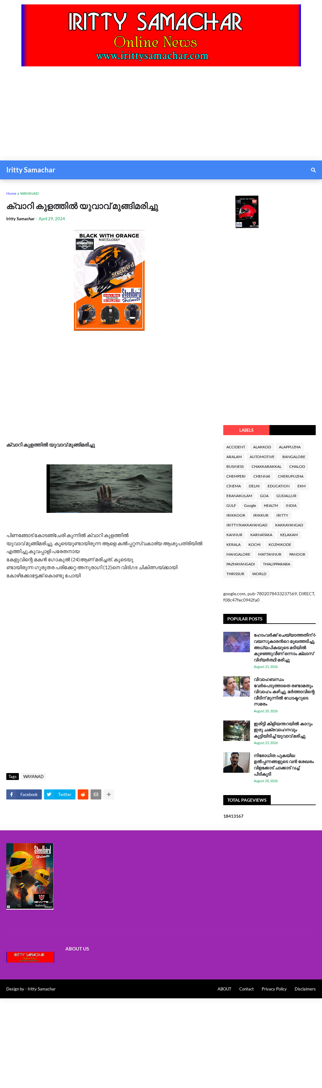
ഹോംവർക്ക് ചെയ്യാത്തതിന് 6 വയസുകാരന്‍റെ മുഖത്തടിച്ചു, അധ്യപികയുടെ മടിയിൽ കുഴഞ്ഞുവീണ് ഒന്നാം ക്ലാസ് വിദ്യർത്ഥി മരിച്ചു (285, 647)
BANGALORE (293, 456)
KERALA (233, 544)
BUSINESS (235, 466)
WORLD (259, 573)
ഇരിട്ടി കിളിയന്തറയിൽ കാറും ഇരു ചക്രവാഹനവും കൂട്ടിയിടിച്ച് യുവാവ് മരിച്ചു (283, 729)
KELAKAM (289, 534)
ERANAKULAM (239, 495)
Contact (246, 988)
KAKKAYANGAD (289, 525)
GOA (264, 495)
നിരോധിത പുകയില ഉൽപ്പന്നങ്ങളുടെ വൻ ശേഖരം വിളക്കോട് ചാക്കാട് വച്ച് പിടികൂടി (284, 765)
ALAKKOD (262, 447)
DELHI (254, 486)
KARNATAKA (261, 534)
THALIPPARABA (276, 564)
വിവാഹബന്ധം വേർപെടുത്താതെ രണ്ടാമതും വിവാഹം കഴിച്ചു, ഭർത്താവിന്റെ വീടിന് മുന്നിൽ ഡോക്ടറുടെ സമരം (284, 691)
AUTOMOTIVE (262, 456)
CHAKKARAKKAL (266, 466)
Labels (246, 430)
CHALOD (297, 466)
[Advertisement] (161, 116)
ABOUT (224, 988)
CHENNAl (261, 476)
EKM (301, 486)
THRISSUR (235, 573)
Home (11, 193)
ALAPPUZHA (290, 447)
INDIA (291, 505)
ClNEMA (233, 486)
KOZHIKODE (280, 544)
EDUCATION (279, 486)
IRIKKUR (261, 515)
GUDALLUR (286, 495)
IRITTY (282, 515)
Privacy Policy (274, 988)
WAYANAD (29, 193)
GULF (231, 505)
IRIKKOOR (235, 515)
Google (250, 505)
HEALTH (271, 505)
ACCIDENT (235, 447)
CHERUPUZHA (290, 476)
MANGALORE (238, 554)
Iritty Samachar (30, 169)
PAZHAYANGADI (240, 564)
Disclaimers (305, 988)
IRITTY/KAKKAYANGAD (246, 525)
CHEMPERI (236, 476)
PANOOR (297, 554)
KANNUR (234, 534)
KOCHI (254, 544)
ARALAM (234, 456)
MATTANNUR (269, 554)
